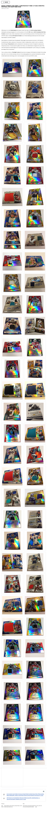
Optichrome (9, 799)
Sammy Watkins (16, 799)
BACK (6, 2)
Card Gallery (15, 794)
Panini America (24, 795)
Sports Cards (40, 795)
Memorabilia (9, 795)
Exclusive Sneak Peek (23, 794)
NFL (30, 797)
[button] (23, 791)
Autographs (9, 794)
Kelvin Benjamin (20, 797)
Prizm (29, 795)
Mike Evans (26, 797)
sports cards (23, 799)
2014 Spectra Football (12, 797)
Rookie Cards (34, 795)
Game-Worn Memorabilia (38, 794)
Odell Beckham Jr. (36, 797)
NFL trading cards (17, 795)
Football (30, 794)
